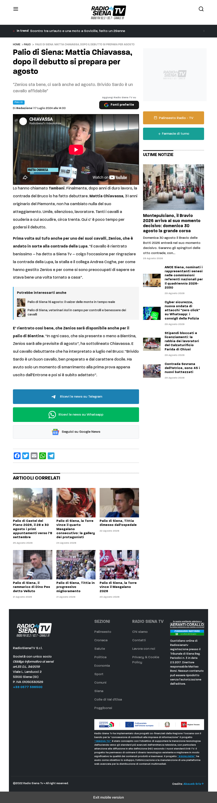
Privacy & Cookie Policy (145, 660)
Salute (99, 649)
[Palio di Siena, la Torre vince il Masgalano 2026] (119, 564)
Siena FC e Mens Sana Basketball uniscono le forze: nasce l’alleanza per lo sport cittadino (101, 31)
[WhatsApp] (42, 455)
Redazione (24, 108)
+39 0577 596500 (27, 687)
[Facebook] (17, 455)
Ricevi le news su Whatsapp (80, 414)
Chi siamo (140, 632)
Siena (98, 691)
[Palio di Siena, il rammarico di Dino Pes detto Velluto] (32, 564)
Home (16, 44)
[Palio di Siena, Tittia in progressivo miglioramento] (76, 564)
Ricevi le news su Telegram (80, 396)
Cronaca (100, 640)
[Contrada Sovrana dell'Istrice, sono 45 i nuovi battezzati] (152, 370)
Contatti (139, 640)
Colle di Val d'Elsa (108, 699)
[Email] (34, 455)
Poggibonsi (103, 708)
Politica (100, 657)
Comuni (100, 682)
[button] (16, 12)
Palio (27, 44)
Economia (102, 666)
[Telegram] (51, 455)
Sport (98, 674)
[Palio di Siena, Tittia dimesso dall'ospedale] (119, 502)
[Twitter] (25, 455)
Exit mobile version (108, 797)
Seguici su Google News (80, 432)
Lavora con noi (143, 649)
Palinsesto (102, 632)
